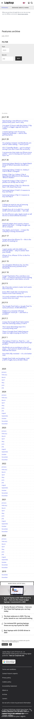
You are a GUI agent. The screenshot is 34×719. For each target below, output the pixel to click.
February (4, 375)
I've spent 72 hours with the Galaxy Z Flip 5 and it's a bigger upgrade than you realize (17, 127)
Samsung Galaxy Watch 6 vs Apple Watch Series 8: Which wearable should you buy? (17, 165)
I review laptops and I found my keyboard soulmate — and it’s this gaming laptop (14, 133)
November (5, 421)
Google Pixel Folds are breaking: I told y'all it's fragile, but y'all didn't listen (15, 359)
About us (5, 690)
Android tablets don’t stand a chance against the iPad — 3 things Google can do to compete (16, 225)
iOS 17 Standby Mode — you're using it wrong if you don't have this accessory (16, 148)
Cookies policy (6, 682)
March (3, 377)
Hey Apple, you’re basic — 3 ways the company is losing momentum (15, 230)
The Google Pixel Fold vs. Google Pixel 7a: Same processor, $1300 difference (17, 307)
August (4, 413)
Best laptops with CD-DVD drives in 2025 (17, 631)
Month (4, 55)
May (3, 382)
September (5, 416)
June (3, 385)
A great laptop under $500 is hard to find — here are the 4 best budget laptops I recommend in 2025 (17, 600)
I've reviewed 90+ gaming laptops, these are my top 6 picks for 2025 (16, 624)
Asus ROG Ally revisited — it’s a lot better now (17, 354)
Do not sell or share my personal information (16, 703)
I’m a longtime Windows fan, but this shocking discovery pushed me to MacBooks (15, 266)
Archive (4, 694)
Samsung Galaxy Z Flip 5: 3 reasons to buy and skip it (15, 196)
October (4, 418)
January (4, 372)
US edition (17, 713)
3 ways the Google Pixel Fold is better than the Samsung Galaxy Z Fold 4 (15, 322)
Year (3, 47)
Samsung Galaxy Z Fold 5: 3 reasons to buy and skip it (16, 191)
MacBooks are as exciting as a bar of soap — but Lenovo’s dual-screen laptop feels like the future (16, 348)
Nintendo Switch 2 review (20, 7)
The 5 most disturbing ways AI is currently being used (14, 327)
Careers (4, 698)
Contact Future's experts (10, 673)
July (3, 388)
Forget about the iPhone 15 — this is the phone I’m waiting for (16, 240)
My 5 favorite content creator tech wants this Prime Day (17, 288)
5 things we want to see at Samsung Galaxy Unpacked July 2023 (15, 205)
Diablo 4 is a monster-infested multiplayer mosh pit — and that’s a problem (15, 312)
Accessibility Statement (9, 686)
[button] (2, 3)
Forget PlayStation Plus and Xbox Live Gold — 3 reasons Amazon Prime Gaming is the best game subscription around (17, 277)
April (3, 380)
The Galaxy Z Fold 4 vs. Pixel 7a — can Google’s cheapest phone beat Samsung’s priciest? (17, 342)
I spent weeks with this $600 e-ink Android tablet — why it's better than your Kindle (15, 250)
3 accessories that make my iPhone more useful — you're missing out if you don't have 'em (17, 153)
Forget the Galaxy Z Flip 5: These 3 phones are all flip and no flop (14, 181)
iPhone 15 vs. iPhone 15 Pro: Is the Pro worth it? (16, 256)
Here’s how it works (23, 14)
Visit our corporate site (16, 655)
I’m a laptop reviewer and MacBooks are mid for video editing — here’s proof (16, 143)
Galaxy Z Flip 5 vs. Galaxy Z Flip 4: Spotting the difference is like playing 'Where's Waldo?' (15, 176)
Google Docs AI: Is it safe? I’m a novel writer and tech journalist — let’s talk (15, 210)
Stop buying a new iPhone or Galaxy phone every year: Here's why (15, 121)
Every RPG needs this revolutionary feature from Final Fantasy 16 (15, 292)
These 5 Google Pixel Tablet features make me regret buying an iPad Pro (15, 332)
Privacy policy (6, 678)
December (5, 424)
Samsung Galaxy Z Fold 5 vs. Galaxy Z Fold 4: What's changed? (15, 170)
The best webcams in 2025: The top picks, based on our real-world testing (18, 617)
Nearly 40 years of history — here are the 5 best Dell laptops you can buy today (18, 609)
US (10, 644)
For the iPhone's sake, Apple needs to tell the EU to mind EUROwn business (17, 215)
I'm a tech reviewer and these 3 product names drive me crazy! (16, 297)
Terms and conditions (9, 669)
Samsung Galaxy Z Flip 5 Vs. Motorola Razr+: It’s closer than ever (15, 186)
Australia (4, 644)
